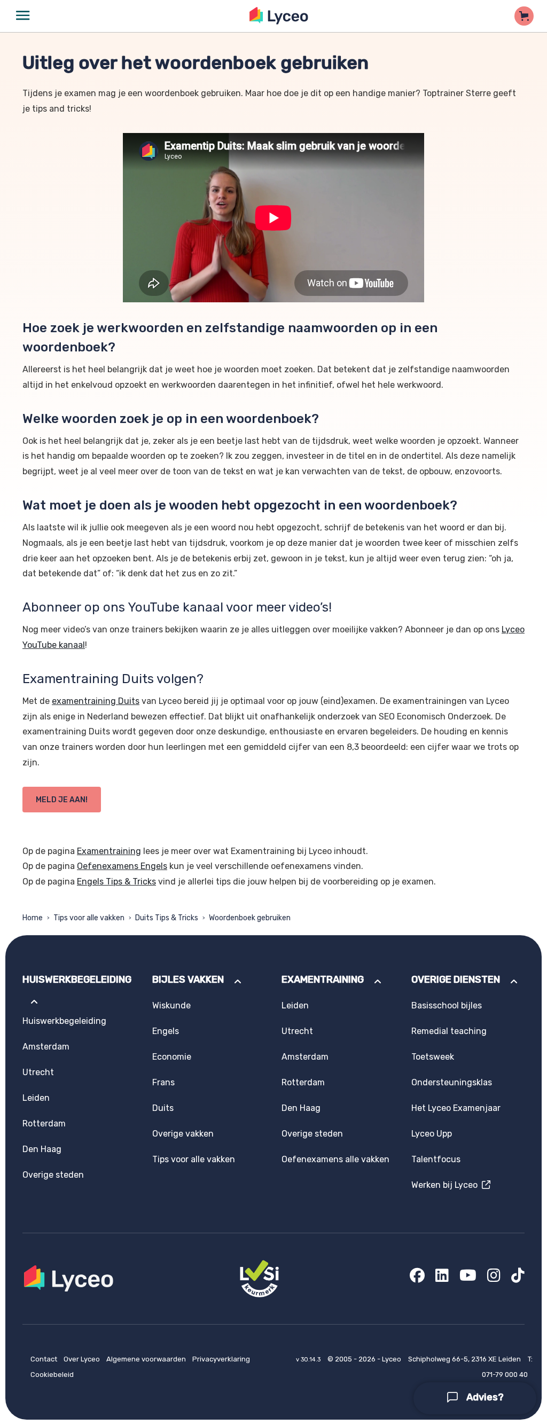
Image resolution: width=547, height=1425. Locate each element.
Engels (165, 1031)
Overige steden (53, 1175)
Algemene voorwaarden (146, 1359)
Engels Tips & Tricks (116, 881)
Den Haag (41, 1149)
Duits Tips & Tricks (166, 917)
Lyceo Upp (431, 1134)
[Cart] (524, 16)
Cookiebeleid (52, 1375)
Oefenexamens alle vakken (335, 1159)
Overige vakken (183, 1134)
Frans (163, 1082)
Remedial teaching (449, 1031)
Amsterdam (45, 1047)
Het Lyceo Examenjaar (456, 1108)
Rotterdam (44, 1123)
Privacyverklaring (221, 1359)
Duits (163, 1108)
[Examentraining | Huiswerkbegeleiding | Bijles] (279, 15)
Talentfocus (435, 1159)
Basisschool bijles (446, 1005)
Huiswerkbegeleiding (64, 1021)
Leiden (36, 1098)
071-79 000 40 (505, 1375)
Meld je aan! (62, 799)
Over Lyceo (82, 1359)
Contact (44, 1359)
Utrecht (38, 1072)
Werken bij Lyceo (446, 1185)
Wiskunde (171, 1005)
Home (32, 917)
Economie (171, 1057)
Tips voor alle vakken (88, 917)
